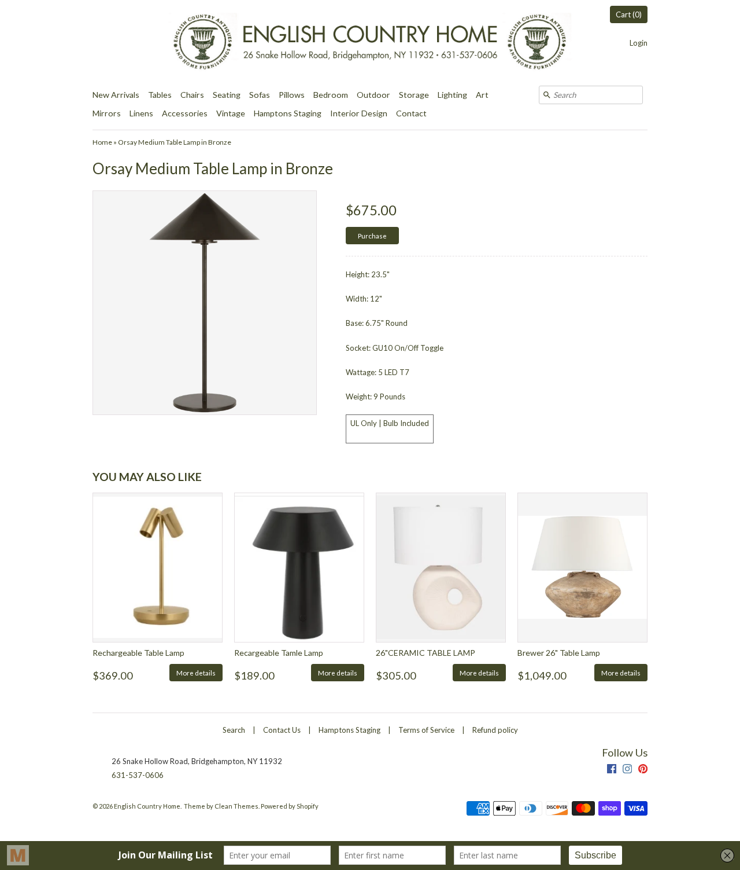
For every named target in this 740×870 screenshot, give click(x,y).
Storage (414, 95)
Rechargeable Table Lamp (138, 653)
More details (196, 673)
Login (639, 42)
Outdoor (373, 95)
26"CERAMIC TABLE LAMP (425, 653)
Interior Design (358, 113)
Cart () (629, 14)
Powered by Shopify (290, 806)
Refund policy (495, 730)
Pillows (292, 95)
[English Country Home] (370, 43)
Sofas (259, 95)
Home (102, 142)
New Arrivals (115, 95)
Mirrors (106, 113)
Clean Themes (236, 806)
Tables (160, 95)
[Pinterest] (643, 770)
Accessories (185, 113)
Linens (141, 113)
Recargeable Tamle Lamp (278, 653)
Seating (226, 95)
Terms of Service (426, 730)
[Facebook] (611, 770)
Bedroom (330, 95)
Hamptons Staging (287, 113)
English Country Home (147, 806)
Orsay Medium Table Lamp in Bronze (174, 142)
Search (234, 730)
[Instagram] (627, 770)
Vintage (230, 113)
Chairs (192, 95)
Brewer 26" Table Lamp (558, 653)
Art (482, 95)
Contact (411, 113)
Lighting (452, 95)
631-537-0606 (138, 775)
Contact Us (282, 730)
